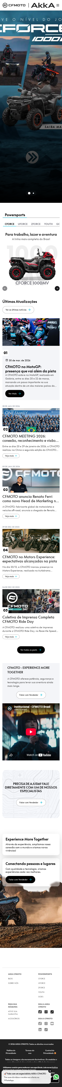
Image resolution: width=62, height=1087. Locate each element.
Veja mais (9, 455)
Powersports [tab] (15, 215)
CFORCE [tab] (9, 223)
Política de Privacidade (11, 1051)
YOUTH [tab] (48, 223)
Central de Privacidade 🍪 (49, 1051)
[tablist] (31, 215)
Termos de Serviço (29, 1070)
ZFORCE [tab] (35, 223)
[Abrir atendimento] (56, 1077)
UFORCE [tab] (23, 223)
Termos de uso (29, 1051)
